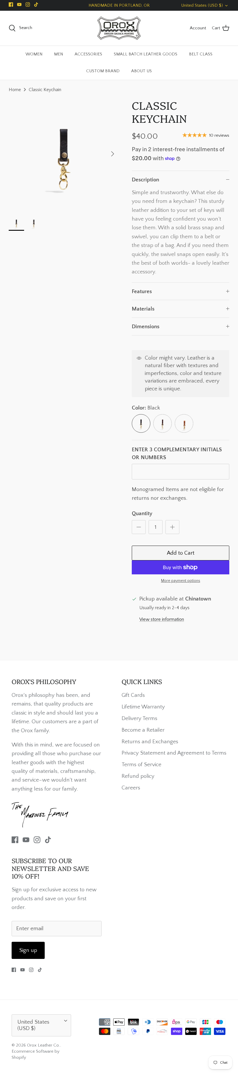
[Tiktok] (36, 4)
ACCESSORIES (88, 54)
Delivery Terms (139, 718)
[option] (64, 154)
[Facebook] (11, 4)
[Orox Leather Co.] (119, 28)
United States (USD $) (202, 5)
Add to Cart (180, 553)
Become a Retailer (143, 730)
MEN (58, 54)
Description (145, 180)
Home (15, 89)
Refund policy (138, 776)
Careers (131, 788)
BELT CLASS (200, 54)
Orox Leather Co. (43, 1045)
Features (142, 291)
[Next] (112, 153)
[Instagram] (28, 4)
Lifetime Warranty (143, 707)
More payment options (180, 580)
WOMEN (34, 54)
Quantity (142, 514)
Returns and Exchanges (150, 742)
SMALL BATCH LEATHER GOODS (145, 54)
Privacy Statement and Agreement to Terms (174, 753)
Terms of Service (141, 765)
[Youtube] (19, 4)
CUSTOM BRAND (103, 70)
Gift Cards (133, 695)
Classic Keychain (45, 89)
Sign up (28, 950)
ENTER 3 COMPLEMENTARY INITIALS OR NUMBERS (177, 454)
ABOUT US (141, 70)
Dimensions (145, 327)
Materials (143, 309)
